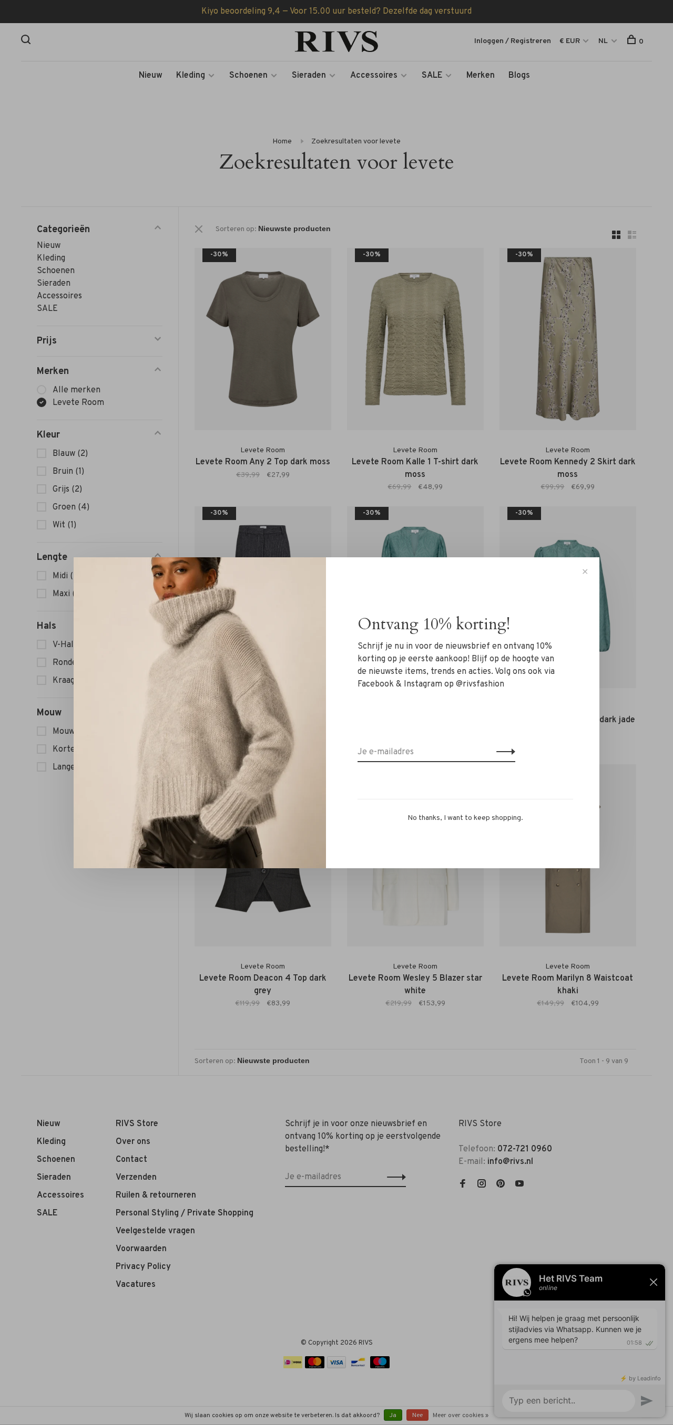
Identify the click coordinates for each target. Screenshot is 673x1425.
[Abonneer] (503, 752)
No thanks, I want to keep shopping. (465, 818)
